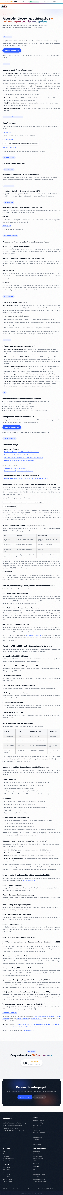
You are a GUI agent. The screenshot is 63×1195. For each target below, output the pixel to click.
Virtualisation (36, 1139)
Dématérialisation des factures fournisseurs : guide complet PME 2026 (26, 478)
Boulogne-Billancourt (38, 1158)
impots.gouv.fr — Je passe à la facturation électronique (21, 452)
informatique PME (36, 1018)
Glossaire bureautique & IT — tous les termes (31, 1193)
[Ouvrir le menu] (60, 6)
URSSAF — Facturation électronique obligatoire (19, 460)
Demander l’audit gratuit (9, 1012)
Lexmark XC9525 (7, 1179)
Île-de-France (36, 1151)
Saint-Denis (35, 1163)
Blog (34, 1169)
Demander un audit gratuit (11, 50)
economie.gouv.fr (7, 139)
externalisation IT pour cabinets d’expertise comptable (33, 1024)
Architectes (6, 1156)
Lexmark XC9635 (7, 1181)
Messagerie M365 (37, 1137)
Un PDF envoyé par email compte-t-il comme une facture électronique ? (26, 401)
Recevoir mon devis (25, 1097)
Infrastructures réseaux (38, 1142)
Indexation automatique (39, 1179)
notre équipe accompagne (33, 635)
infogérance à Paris (30, 1030)
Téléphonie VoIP (37, 1125)
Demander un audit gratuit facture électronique (18, 471)
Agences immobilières (8, 1158)
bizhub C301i (6, 1169)
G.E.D (34, 1127)
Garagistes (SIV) (7, 1161)
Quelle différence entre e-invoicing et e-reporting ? (19, 406)
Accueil (4, 14)
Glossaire (35, 1172)
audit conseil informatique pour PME (35, 1027)
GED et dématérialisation (40, 1016)
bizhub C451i (6, 1174)
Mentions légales (32, 1188)
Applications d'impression (39, 1181)
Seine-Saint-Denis (37, 1156)
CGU (39, 1188)
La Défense (35, 1161)
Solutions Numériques (9, 147)
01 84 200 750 (39, 1097)
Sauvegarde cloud (37, 1134)
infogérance (52, 1016)
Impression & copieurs (38, 1120)
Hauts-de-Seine (37, 1153)
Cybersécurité (36, 1130)
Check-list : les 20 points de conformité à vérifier (19, 455)
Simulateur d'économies (39, 1174)
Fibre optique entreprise (39, 1132)
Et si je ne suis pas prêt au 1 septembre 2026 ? (19, 408)
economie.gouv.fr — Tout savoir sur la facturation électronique (23, 457)
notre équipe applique (28, 880)
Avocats (5, 1151)
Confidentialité (45, 1188)
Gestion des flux (37, 1144)
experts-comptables (22, 1018)
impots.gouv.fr (6, 132)
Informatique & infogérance (39, 1123)
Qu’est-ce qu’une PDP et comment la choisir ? (18, 404)
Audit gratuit (36, 1176)
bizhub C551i (6, 1176)
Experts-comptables (8, 1153)
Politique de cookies (55, 1188)
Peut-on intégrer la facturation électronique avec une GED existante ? (25, 411)
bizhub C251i (6, 1167)
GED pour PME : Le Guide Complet (15, 468)
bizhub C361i (6, 1172)
